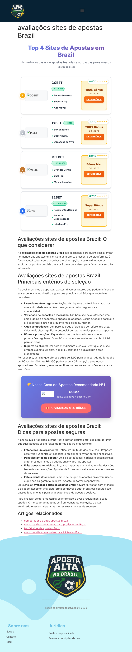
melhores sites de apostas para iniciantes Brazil (53, 532)
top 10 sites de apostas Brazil (42, 528)
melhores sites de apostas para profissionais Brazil (55, 524)
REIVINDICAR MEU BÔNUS (67, 408)
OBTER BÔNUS (93, 99)
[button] (82, 10)
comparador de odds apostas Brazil (46, 520)
